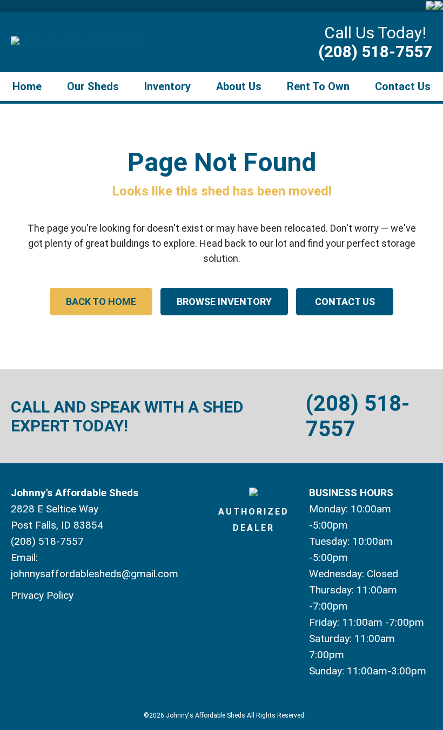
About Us (238, 86)
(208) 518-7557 (375, 51)
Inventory (167, 86)
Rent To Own (318, 86)
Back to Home (101, 301)
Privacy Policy (42, 595)
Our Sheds (93, 86)
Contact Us (403, 86)
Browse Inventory (224, 301)
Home (27, 86)
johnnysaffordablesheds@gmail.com (94, 573)
